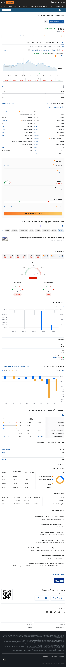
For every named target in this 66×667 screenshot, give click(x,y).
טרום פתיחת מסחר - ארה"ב (34, 6)
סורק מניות (57, 6)
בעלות (54, 46)
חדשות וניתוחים (50, 42)
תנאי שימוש (61, 656)
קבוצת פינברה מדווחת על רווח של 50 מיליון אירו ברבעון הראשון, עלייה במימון (41, 238)
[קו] (59, 50)
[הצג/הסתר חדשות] (29, 50)
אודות (30, 620)
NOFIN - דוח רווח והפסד (55, 366)
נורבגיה (4, 459)
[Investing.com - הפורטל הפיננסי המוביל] (56, 2)
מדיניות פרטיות (54, 656)
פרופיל (58, 46)
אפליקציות (62, 620)
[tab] (60, 256)
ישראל (50, 6)
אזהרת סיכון (45, 656)
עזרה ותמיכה (29, 627)
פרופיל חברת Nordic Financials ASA (50, 443)
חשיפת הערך (6, 87)
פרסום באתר (29, 624)
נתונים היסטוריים (47, 46)
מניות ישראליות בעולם (10, 6)
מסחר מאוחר (21, 6)
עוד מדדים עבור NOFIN (8, 103)
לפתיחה (40, 436)
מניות (62, 6)
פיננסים (42, 42)
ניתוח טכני (35, 42)
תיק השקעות (62, 624)
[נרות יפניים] (62, 50)
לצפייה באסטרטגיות (16, 36)
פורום (28, 42)
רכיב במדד (30, 46)
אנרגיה (3, 452)
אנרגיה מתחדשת (6, 449)
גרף (58, 42)
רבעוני (58, 370)
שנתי (63, 370)
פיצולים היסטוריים (38, 46)
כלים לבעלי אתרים (60, 627)
